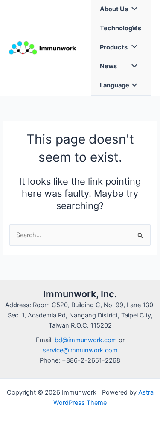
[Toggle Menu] (132, 9)
